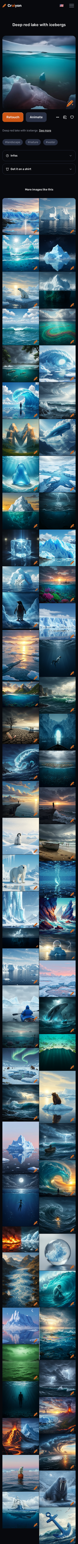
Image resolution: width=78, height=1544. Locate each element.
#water (50, 142)
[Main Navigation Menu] (72, 5)
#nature (33, 142)
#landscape (12, 142)
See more (45, 130)
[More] (57, 117)
